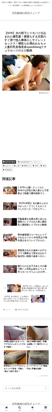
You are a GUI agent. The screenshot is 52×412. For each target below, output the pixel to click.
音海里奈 (8, 170)
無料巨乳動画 (10, 162)
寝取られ (27, 166)
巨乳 (36, 166)
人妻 (18, 166)
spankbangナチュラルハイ (30, 162)
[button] (45, 388)
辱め (44, 166)
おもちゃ (8, 166)
